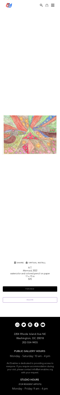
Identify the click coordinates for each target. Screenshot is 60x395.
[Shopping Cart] (46, 5)
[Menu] (52, 5)
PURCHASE (30, 289)
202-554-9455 (30, 342)
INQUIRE (30, 300)
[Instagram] (30, 325)
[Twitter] (24, 325)
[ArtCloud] (18, 325)
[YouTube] (43, 325)
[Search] (41, 5)
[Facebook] (37, 325)
